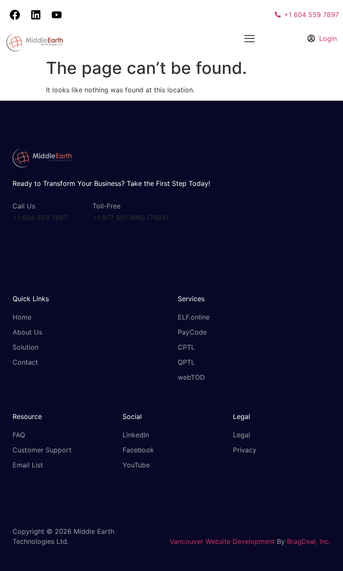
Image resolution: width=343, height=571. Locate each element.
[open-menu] (249, 39)
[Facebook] (14, 14)
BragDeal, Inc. (308, 541)
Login (328, 38)
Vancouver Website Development (222, 541)
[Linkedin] (35, 14)
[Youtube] (56, 14)
